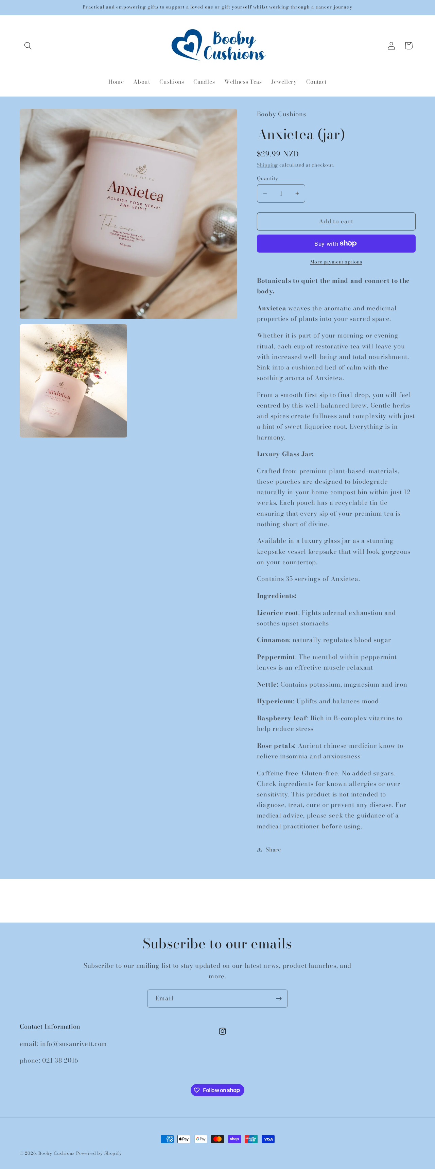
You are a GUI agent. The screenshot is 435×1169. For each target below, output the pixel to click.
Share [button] (273, 849)
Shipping (267, 165)
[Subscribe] (279, 999)
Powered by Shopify (99, 1153)
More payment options (336, 262)
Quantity (267, 178)
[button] (28, 45)
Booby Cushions (56, 1153)
